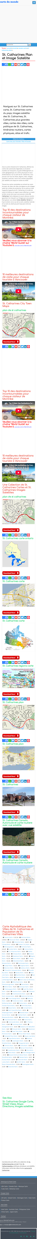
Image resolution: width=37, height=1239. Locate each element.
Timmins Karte (8, 1045)
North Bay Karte (26, 1005)
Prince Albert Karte (24, 1033)
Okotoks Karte (23, 1057)
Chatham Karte (21, 1015)
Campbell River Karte (10, 1036)
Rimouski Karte (16, 1029)
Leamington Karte (17, 1041)
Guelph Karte (8, 965)
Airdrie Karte (28, 1019)
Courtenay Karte (17, 1024)
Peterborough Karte (8, 984)
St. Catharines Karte (14, 951)
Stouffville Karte (7, 1057)
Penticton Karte (7, 1033)
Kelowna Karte (6, 963)
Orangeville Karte (23, 1043)
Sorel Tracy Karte (17, 1031)
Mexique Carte (23, 1186)
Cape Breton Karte (14, 1038)
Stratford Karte (6, 1043)
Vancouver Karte (14, 939)
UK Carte (4, 1198)
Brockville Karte (13, 1066)
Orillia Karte (23, 1045)
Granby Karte (23, 1003)
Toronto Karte (8, 937)
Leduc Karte (6, 1062)
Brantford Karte (20, 975)
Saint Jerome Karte (8, 996)
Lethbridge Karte (7, 979)
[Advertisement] (18, 24)
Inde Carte (4, 1209)
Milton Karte (8, 986)
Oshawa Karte (17, 954)
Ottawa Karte (6, 944)
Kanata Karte (19, 972)
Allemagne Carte (22, 1198)
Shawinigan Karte (7, 1012)
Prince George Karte (14, 998)
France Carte (5, 1200)
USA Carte (4, 1186)
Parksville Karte (22, 1059)
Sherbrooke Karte (23, 963)
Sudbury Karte (25, 968)
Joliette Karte (25, 1017)
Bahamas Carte (14, 1189)
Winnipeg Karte (9, 947)
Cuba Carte (4, 1189)
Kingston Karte (24, 965)
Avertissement (23, 1232)
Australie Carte (13, 1209)
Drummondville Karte (18, 994)
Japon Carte (14, 1212)
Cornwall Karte (27, 1008)
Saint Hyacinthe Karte (14, 1010)
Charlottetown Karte (10, 1019)
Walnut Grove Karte (8, 1048)
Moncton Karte (8, 968)
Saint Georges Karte (29, 1052)
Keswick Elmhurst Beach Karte (18, 1055)
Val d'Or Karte (21, 1062)
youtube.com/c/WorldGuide (22, 245)
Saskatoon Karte (18, 956)
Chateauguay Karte (10, 989)
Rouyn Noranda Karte (8, 1064)
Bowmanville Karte (7, 1017)
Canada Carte (13, 1186)
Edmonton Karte (19, 942)
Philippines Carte (24, 1209)
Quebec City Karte (23, 944)
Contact (3, 1216)
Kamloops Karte (24, 986)
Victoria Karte (28, 949)
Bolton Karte (11, 1052)
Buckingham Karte (27, 1064)
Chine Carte (5, 1212)
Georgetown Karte (7, 1026)
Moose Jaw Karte (29, 1036)
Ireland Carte (12, 1198)
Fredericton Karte (17, 1001)
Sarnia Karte (25, 984)
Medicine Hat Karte (27, 996)
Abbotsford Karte (18, 961)
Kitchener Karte (26, 947)
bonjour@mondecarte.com (12, 1224)
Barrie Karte (16, 958)
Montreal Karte (25, 937)
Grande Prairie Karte (8, 1005)
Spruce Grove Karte (26, 1048)
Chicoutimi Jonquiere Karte (12, 970)
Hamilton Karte (17, 991)
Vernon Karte (6, 1015)
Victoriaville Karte (13, 1022)
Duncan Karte (6, 1059)
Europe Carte (5, 1193)
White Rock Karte (17, 982)
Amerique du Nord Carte (8, 1181)
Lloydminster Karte (13, 1050)
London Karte (13, 949)
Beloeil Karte (12, 1008)
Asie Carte (4, 1204)
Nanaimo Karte (20, 977)
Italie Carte (32, 1198)
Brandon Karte (24, 1012)
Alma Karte (29, 1050)
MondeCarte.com (9, 1220)
